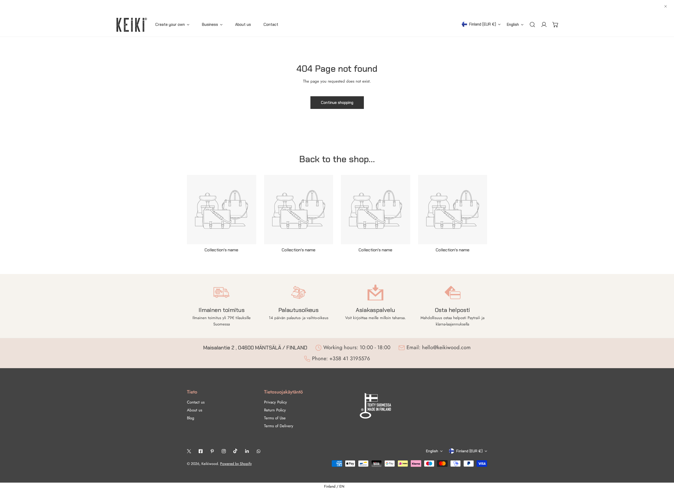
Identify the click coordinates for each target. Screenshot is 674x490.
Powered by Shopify (236, 463)
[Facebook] (200, 451)
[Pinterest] (212, 451)
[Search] (532, 24)
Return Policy (275, 410)
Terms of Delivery (278, 426)
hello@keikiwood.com (446, 347)
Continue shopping (337, 102)
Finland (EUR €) (482, 24)
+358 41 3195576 (349, 358)
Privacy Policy (275, 402)
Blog (190, 418)
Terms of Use (275, 418)
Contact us (196, 402)
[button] (555, 24)
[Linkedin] (247, 451)
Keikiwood (209, 463)
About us (194, 410)
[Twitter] (189, 451)
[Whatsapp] (258, 451)
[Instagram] (224, 451)
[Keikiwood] (131, 25)
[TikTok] (235, 451)
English (513, 24)
